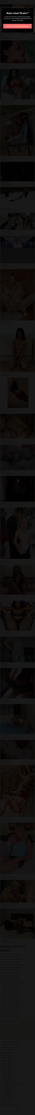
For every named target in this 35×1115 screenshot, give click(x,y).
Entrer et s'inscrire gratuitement (17, 26)
